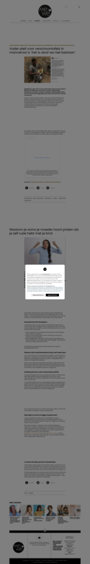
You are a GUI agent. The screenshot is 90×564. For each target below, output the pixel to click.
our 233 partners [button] (46, 274)
